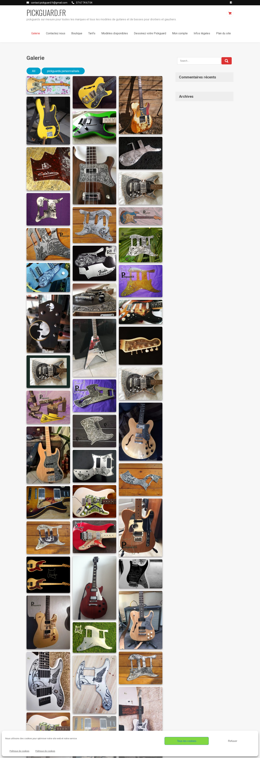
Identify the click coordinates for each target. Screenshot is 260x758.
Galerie (35, 33)
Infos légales (202, 33)
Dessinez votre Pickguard (150, 33)
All (33, 71)
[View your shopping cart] (230, 13)
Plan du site (223, 33)
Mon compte (180, 33)
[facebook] (230, 2)
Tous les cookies (186, 740)
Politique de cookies (19, 751)
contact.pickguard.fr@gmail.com (49, 2)
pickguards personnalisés (63, 71)
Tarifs (91, 33)
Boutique (76, 33)
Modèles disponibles (114, 33)
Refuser (232, 740)
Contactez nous (55, 33)
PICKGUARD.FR (46, 12)
